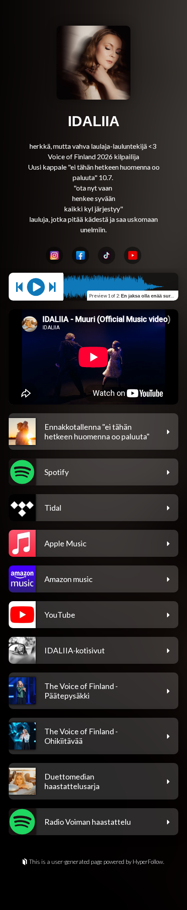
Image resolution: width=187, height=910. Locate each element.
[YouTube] (132, 255)
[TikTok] (106, 255)
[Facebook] (80, 255)
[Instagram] (54, 255)
